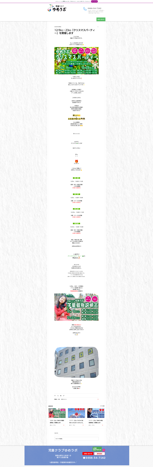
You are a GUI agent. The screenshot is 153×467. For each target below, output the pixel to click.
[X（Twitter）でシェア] (57, 395)
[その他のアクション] (98, 27)
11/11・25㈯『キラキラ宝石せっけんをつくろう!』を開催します (76, 422)
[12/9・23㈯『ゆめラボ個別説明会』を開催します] (57, 413)
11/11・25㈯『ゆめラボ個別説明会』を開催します (95, 421)
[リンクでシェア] (63, 395)
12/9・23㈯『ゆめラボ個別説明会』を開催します (57, 421)
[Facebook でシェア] (55, 395)
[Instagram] (104, 450)
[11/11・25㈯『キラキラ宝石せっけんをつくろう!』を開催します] (76, 413)
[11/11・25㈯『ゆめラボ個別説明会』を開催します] (96, 413)
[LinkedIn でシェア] (60, 395)
